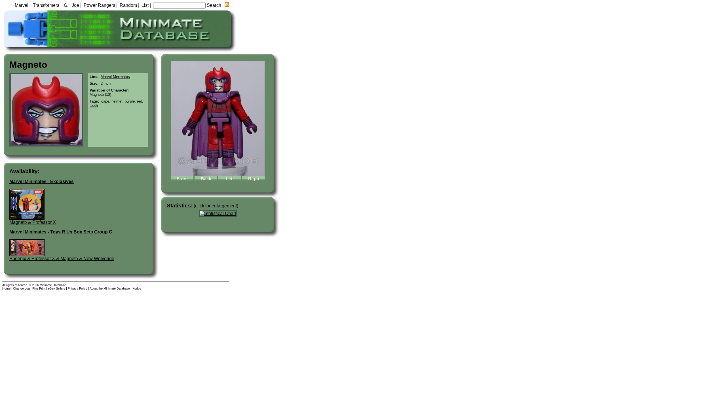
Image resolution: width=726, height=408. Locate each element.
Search (214, 5)
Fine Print (38, 288)
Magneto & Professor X (32, 222)
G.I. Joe (71, 5)
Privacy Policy (77, 288)
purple (130, 101)
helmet (117, 101)
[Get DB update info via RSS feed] (227, 5)
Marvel (21, 5)
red (139, 101)
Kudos (136, 288)
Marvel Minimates (115, 77)
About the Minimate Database (110, 288)
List (145, 5)
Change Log (21, 288)
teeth (94, 105)
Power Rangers (99, 5)
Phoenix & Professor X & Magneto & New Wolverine (61, 258)
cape (105, 101)
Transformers (46, 5)
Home (6, 288)
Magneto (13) (100, 94)
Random (128, 5)
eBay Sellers (56, 288)
